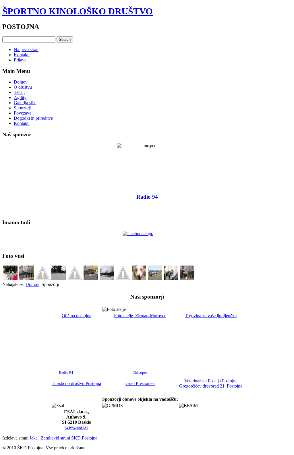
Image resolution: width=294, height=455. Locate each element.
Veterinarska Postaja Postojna (210, 380)
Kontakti (22, 54)
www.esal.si (76, 427)
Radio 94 (66, 372)
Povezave (22, 113)
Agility (20, 97)
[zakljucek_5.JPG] (58, 278)
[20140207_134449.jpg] (107, 278)
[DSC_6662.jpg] (171, 278)
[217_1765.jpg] (155, 278)
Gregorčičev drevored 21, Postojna (210, 386)
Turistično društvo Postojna (76, 383)
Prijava (20, 59)
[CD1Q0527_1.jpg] (123, 278)
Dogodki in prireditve (33, 118)
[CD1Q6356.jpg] (139, 278)
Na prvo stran (26, 49)
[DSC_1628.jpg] (91, 278)
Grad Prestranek (140, 383)
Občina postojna (76, 315)
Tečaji (19, 92)
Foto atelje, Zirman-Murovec (140, 315)
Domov (21, 82)
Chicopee (140, 372)
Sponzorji (22, 107)
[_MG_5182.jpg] (187, 278)
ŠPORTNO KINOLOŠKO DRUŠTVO (77, 11)
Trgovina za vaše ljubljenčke (211, 315)
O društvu (23, 87)
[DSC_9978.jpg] (26, 278)
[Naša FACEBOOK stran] (147, 239)
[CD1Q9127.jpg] (74, 278)
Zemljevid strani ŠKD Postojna (69, 437)
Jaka (34, 437)
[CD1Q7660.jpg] (42, 278)
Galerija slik (25, 102)
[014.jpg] (10, 278)
